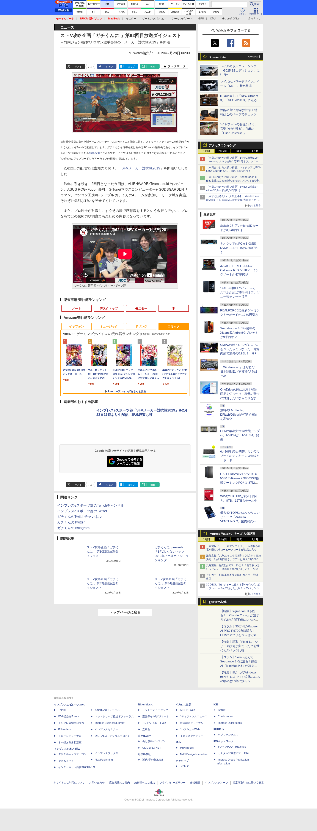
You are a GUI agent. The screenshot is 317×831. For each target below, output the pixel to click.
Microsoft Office (231, 18)
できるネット (66, 760)
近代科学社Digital (152, 759)
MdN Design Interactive (193, 754)
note (153, 66)
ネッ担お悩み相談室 (70, 742)
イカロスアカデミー (191, 735)
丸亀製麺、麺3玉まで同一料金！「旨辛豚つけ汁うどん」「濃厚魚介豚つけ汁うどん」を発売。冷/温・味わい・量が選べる (232, 569)
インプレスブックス (106, 753)
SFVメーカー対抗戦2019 (140, 168)
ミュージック (109, 326)
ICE (215, 704)
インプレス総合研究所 (71, 722)
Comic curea (225, 716)
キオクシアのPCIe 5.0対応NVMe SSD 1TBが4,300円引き (239, 248)
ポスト (78, 66)
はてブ (131, 66)
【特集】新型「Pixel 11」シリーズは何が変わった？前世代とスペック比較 (239, 646)
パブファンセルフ (228, 734)
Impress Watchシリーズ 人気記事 (232, 533)
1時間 (206, 151)
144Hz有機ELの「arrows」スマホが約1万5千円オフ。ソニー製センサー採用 (240, 292)
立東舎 (146, 729)
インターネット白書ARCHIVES (76, 767)
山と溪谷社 (144, 735)
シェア (109, 66)
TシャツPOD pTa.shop (232, 746)
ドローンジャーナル (70, 735)
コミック (174, 326)
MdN (178, 742)
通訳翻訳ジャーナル (191, 722)
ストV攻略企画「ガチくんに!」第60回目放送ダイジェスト (103, 551)
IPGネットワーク (223, 741)
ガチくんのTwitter (71, 522)
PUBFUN (218, 729)
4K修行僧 (94, 153)
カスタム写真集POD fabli (233, 753)
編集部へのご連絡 (144, 782)
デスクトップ (109, 308)
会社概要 (195, 782)
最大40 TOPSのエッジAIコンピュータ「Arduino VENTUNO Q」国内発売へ (240, 517)
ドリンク (141, 326)
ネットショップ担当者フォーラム (114, 716)
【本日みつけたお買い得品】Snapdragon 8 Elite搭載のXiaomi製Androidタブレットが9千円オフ (233, 180)
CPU (213, 18)
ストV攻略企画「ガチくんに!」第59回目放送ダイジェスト (103, 583)
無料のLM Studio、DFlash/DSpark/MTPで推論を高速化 (238, 414)
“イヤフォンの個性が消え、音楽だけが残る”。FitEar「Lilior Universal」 (238, 129)
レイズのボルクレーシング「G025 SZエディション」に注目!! (240, 70)
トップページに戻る (125, 612)
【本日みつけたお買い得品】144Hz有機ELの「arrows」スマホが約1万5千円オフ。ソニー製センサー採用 (233, 161)
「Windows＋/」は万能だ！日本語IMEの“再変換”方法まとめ (239, 371)
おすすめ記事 (218, 602)
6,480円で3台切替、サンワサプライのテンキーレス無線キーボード (240, 456)
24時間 (222, 151)
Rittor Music (145, 704)
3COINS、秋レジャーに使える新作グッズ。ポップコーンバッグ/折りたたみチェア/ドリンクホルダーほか (234, 588)
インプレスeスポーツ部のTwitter (82, 511)
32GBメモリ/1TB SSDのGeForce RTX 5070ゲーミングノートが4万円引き (239, 270)
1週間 (238, 151)
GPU (201, 18)
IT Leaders (64, 729)
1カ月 (255, 151)
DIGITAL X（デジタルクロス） (112, 735)
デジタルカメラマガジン (72, 754)
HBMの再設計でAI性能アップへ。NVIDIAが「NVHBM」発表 (240, 435)
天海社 (222, 709)
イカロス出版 (183, 704)
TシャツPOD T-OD (154, 722)
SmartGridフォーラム (107, 709)
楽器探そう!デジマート (155, 716)
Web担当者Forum (68, 716)
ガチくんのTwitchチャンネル (79, 516)
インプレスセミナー (106, 729)
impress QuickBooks (230, 722)
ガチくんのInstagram (73, 528)
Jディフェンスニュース (193, 716)
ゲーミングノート (182, 18)
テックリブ (182, 760)
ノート (76, 308)
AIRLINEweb (187, 709)
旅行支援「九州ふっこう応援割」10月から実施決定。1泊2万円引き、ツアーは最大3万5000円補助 (233, 559)
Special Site (217, 57)
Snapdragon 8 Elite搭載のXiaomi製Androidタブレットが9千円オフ (239, 333)
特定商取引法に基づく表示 (248, 782)
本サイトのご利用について (69, 782)
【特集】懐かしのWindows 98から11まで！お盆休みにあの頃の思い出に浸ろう (240, 677)
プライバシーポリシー (172, 782)
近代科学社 (144, 754)
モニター (131, 18)
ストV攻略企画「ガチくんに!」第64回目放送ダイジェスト (171, 583)
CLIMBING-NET (151, 747)
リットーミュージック (155, 709)
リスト (90, 66)
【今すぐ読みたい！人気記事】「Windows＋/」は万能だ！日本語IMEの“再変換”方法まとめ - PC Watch (234, 200)
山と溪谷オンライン (154, 741)
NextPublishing (104, 759)
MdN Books (187, 747)
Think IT (62, 709)
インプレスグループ (216, 782)
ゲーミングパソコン (154, 18)
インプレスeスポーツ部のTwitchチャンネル (90, 505)
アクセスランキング (222, 145)
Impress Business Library (109, 722)
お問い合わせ (97, 782)
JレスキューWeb (190, 729)
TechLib (184, 766)
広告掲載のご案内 (119, 782)
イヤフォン (76, 326)
